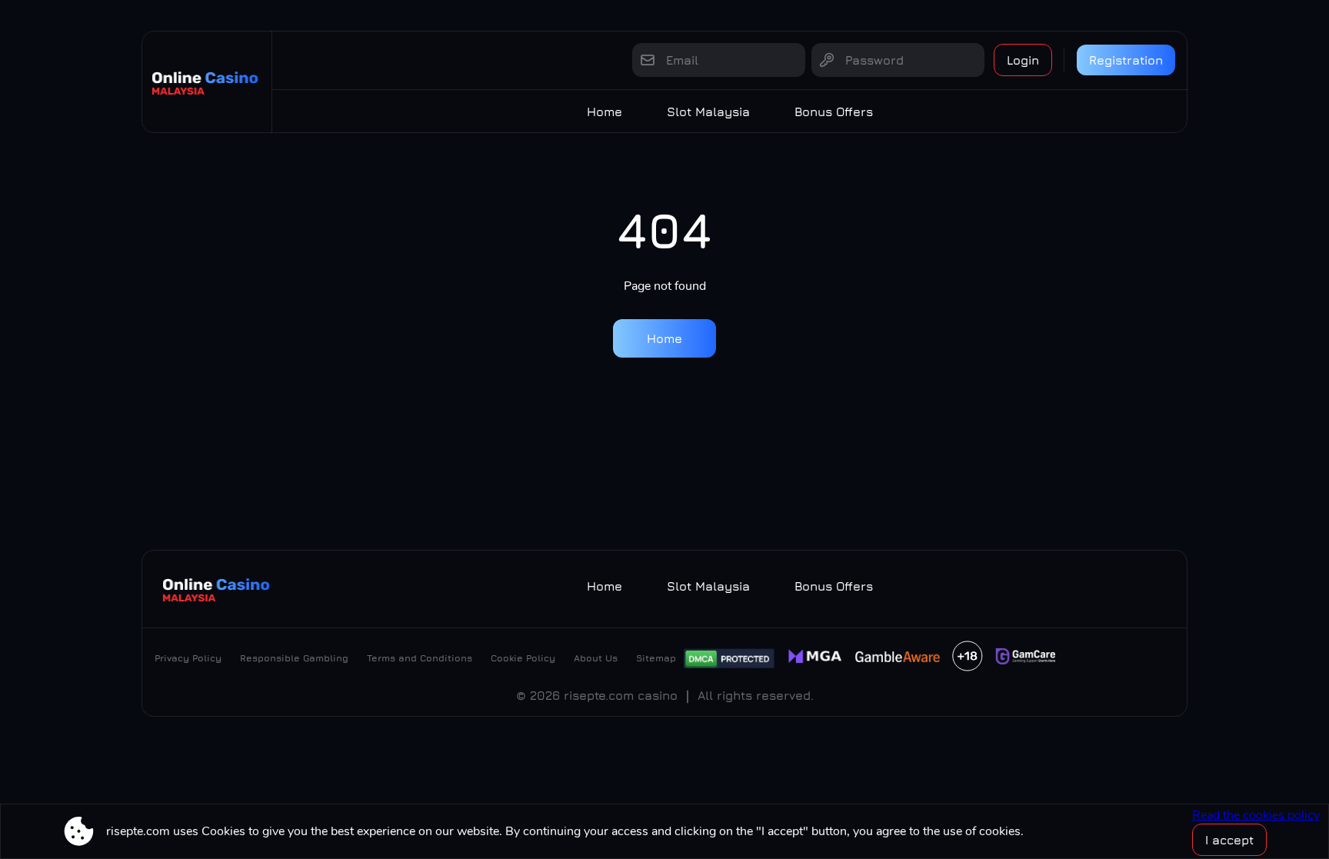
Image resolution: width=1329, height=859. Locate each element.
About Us (596, 658)
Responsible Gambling (294, 658)
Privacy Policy (188, 658)
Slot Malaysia (708, 111)
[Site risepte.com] (207, 82)
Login (1023, 60)
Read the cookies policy (1256, 815)
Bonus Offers (833, 111)
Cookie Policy (523, 658)
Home (604, 111)
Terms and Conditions (419, 658)
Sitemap (656, 658)
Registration (1126, 60)
